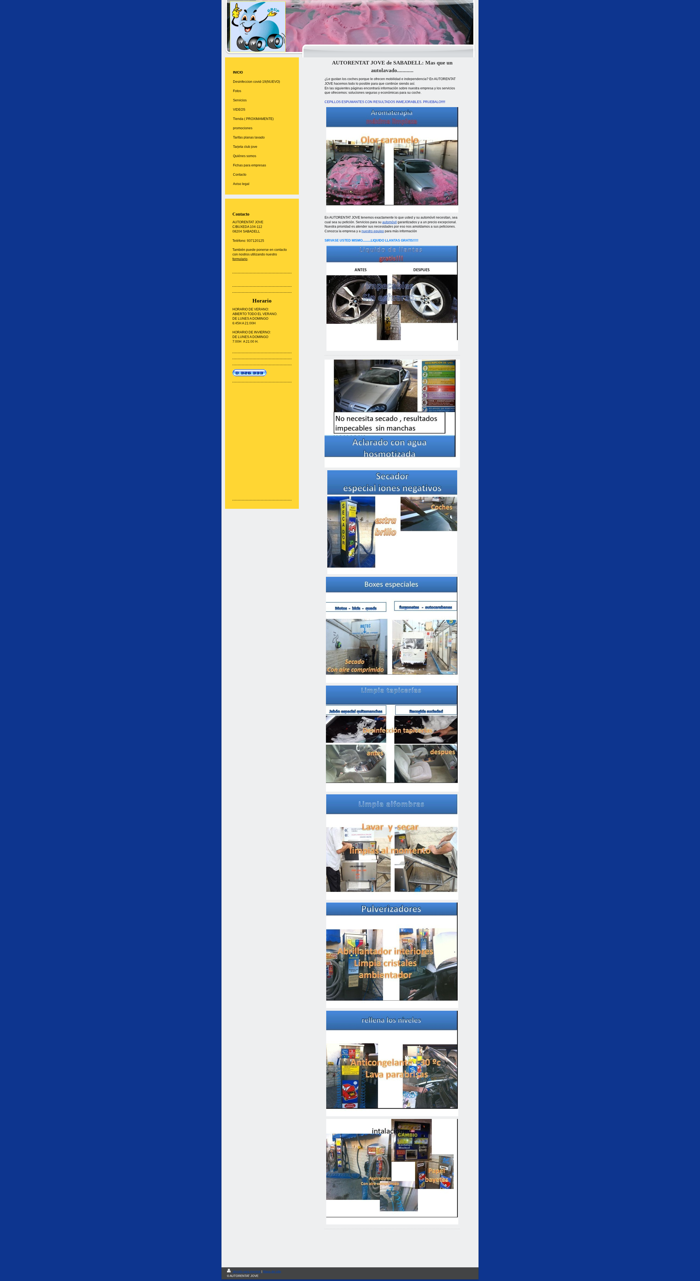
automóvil (389, 222)
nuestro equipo (372, 231)
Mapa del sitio (272, 1271)
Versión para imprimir (246, 1271)
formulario (239, 259)
